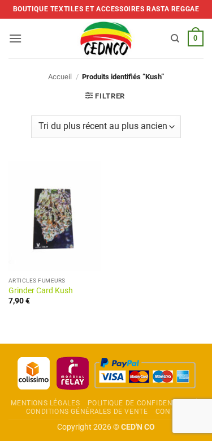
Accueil (60, 76)
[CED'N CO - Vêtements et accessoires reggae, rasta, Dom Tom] (106, 38)
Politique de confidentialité (143, 403)
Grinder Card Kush (40, 290)
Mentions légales (45, 403)
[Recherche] (175, 38)
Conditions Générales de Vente (87, 412)
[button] (15, 38)
